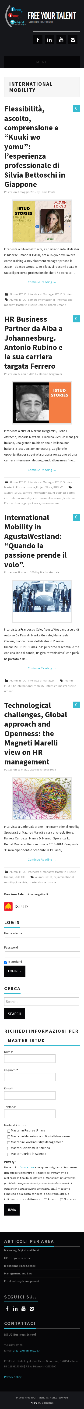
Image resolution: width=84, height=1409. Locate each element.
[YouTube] (61, 39)
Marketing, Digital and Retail (21, 1250)
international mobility (18, 498)
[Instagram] (72, 39)
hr (14, 686)
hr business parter (63, 492)
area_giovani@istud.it (26, 1350)
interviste (51, 686)
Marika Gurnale (49, 572)
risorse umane (57, 305)
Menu (42, 61)
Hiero (34, 1402)
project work (32, 503)
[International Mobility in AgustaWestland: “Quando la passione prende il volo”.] (42, 596)
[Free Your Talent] (42, 16)
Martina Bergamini (50, 374)
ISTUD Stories (63, 294)
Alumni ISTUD (18, 294)
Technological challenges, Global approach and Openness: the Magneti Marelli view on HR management (35, 733)
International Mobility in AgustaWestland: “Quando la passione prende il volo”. (35, 540)
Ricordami (14, 962)
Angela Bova (48, 769)
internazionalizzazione (47, 498)
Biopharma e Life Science (19, 1265)
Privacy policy (12, 1377)
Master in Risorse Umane (31, 305)
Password (11, 947)
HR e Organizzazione (17, 1258)
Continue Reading (42, 282)
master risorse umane (42, 882)
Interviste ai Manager (41, 294)
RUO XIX (19, 877)
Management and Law (18, 1273)
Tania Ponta (48, 192)
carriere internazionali (42, 299)
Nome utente (13, 933)
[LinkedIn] (49, 39)
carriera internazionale (37, 492)
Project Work (44, 487)
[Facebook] (37, 39)
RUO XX (58, 487)
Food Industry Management (21, 1281)
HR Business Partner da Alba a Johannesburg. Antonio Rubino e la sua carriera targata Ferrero (33, 342)
